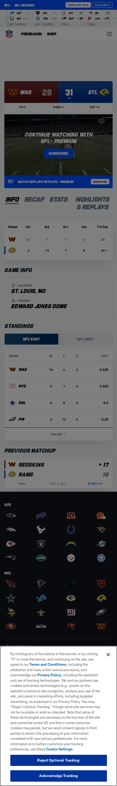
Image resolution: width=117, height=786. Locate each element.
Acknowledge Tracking (58, 776)
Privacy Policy (49, 675)
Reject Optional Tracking (58, 760)
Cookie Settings (59, 749)
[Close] (108, 655)
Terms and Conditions (47, 664)
